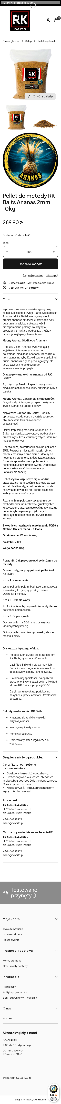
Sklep (28, 41)
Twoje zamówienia (13, 928)
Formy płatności (12, 960)
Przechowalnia (11, 939)
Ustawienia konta (12, 934)
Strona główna (11, 41)
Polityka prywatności (15, 992)
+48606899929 (12, 819)
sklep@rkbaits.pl (13, 823)
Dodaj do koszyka (30, 264)
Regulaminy (9, 986)
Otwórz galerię (43, 96)
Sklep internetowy (29, 1099)
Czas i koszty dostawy (15, 965)
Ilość (6, 243)
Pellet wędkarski (47, 41)
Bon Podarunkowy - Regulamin (20, 997)
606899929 (10, 1040)
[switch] (53, 1099)
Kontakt (7, 1018)
